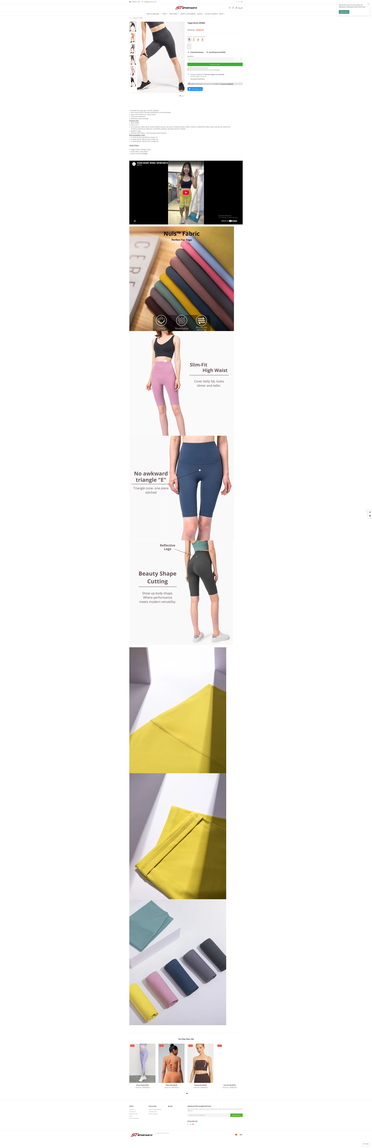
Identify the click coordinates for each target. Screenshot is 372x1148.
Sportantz (186, 8)
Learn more (344, 12)
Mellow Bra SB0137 (171, 1085)
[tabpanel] (200, 1068)
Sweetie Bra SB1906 (200, 1085)
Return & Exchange (155, 1109)
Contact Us (132, 1111)
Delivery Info (133, 1114)
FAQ (130, 1116)
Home (130, 18)
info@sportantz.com (150, 2)
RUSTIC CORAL (202, 39)
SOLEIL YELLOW (193, 39)
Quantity (190, 56)
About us (132, 1109)
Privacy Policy (153, 1114)
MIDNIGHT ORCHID (189, 39)
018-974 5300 (136, 2)
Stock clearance (134, 1118)
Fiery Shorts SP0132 (230, 1085)
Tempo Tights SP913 (142, 1085)
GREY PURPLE (198, 39)
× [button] (368, 4)
